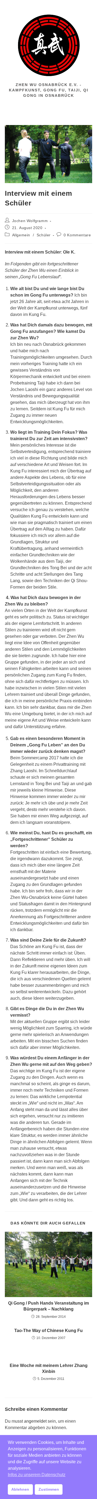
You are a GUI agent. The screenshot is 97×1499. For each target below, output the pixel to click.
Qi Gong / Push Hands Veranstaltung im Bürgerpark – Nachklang (48, 1306)
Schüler (44, 235)
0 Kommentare (77, 235)
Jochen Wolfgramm (30, 221)
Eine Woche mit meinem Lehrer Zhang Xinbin (49, 1368)
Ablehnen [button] (20, 1489)
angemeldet (35, 1421)
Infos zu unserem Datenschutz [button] (36, 1474)
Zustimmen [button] (49, 1489)
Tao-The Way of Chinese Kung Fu (48, 1330)
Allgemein (21, 235)
